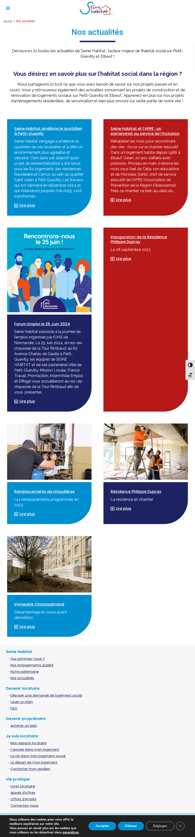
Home (8, 21)
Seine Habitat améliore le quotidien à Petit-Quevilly (48, 131)
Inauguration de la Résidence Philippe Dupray (139, 239)
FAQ (13, 708)
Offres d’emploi (23, 799)
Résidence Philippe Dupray (136, 491)
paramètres (71, 832)
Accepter (102, 826)
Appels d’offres (22, 792)
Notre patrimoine (24, 671)
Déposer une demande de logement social (46, 695)
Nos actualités (22, 678)
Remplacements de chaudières (44, 491)
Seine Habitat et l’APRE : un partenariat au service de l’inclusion (145, 131)
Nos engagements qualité (32, 665)
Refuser (131, 826)
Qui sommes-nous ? (27, 658)
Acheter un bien (23, 725)
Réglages (160, 826)
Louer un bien (21, 701)
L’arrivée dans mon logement (34, 749)
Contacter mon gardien (30, 768)
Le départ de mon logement (34, 762)
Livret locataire (22, 786)
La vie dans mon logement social (37, 756)
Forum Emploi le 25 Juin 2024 (42, 324)
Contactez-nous (24, 805)
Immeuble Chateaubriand (39, 604)
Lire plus (27, 205)
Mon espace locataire (28, 743)
